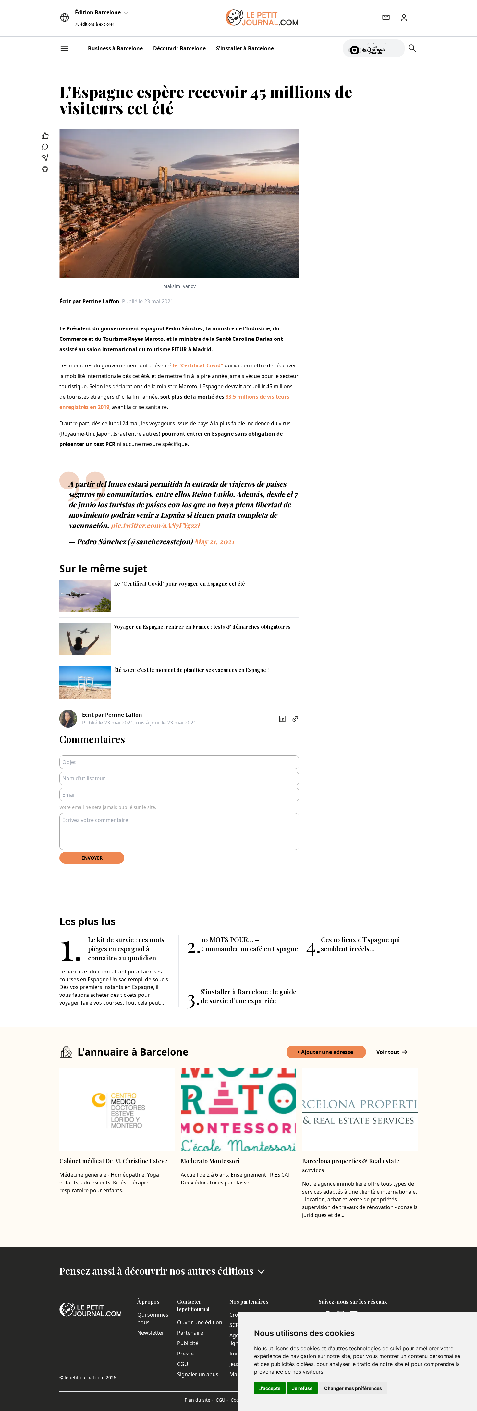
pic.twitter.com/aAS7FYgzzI (155, 525)
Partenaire (190, 1332)
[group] (395, 47)
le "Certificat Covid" (198, 365)
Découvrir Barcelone (179, 48)
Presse (185, 1353)
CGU (182, 1364)
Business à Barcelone (115, 48)
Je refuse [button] (302, 1388)
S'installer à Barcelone (245, 48)
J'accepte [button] (269, 1388)
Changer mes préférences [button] (353, 1388)
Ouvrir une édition (199, 1322)
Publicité (187, 1343)
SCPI (234, 1325)
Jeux (234, 1364)
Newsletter (150, 1332)
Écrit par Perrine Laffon (89, 301)
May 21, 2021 (214, 541)
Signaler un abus (197, 1374)
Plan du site (199, 1400)
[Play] (395, 48)
